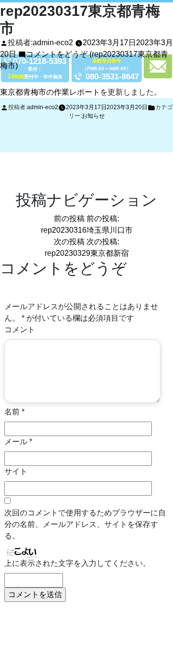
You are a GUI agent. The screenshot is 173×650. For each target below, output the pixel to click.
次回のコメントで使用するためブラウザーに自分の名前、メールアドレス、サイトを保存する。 (85, 524)
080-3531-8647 (112, 76)
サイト (15, 471)
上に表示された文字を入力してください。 (77, 563)
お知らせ (93, 115)
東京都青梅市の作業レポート (50, 92)
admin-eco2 (53, 42)
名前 (14, 412)
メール (18, 442)
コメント (19, 329)
